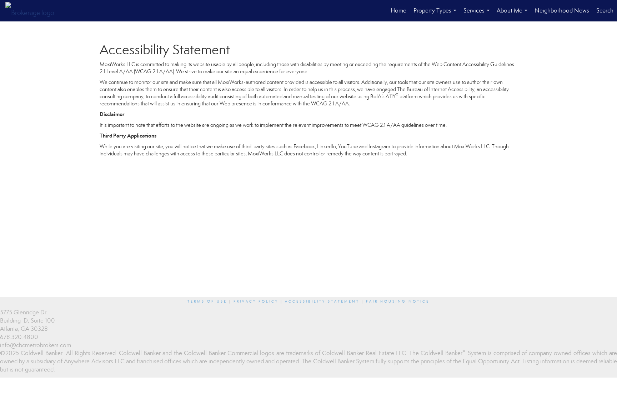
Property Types (436, 14)
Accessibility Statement (322, 301)
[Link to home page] (33, 10)
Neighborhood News (562, 10)
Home (398, 10)
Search (604, 10)
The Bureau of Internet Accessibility (436, 89)
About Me (513, 14)
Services (477, 14)
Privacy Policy (256, 301)
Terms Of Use (207, 301)
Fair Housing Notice (398, 301)
